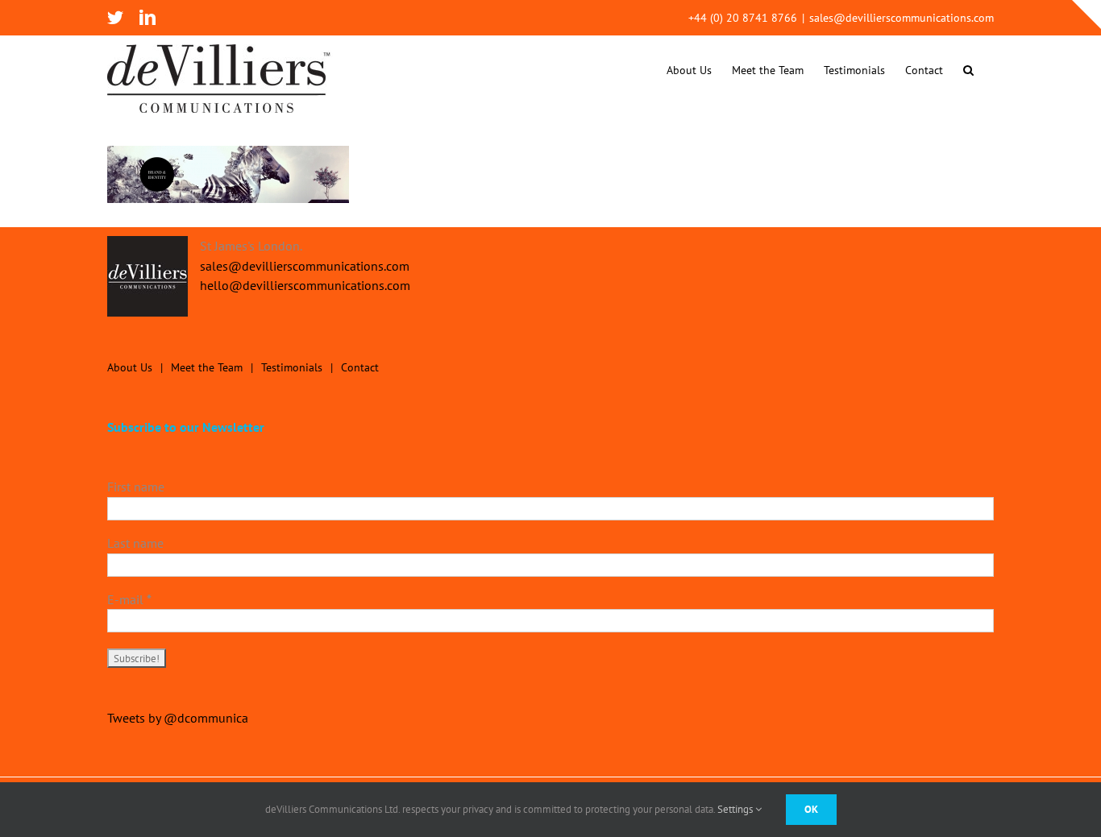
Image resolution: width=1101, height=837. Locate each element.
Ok (811, 809)
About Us (129, 367)
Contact (360, 367)
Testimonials (291, 367)
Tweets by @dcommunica (177, 718)
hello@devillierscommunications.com (305, 285)
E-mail (129, 599)
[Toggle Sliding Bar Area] (1086, 14)
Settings (736, 809)
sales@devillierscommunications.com (901, 17)
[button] (968, 69)
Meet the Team (207, 367)
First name (135, 487)
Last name (135, 543)
